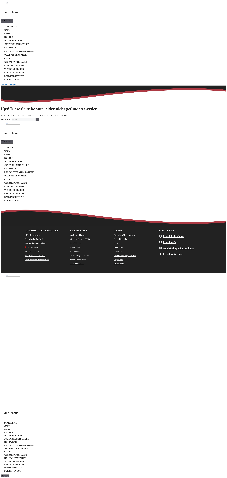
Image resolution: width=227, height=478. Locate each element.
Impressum (118, 260)
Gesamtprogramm (15, 62)
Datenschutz (119, 264)
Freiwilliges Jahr (120, 239)
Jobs (116, 243)
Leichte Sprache (14, 72)
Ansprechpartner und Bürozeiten (37, 260)
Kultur (8, 37)
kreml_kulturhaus (173, 236)
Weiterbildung (13, 40)
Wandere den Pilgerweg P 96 (125, 256)
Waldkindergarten (16, 55)
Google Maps (33, 247)
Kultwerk (10, 48)
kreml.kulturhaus (173, 253)
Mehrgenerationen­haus (19, 51)
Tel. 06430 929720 (77, 264)
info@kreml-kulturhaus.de (35, 256)
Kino (7, 33)
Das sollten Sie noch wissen (124, 235)
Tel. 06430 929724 (32, 251)
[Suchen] (37, 119)
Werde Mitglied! (14, 69)
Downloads (118, 247)
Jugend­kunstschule (16, 44)
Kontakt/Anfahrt (15, 65)
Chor (7, 58)
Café (7, 30)
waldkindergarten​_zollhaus (178, 248)
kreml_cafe (169, 242)
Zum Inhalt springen (8, 84)
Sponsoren (118, 251)
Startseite (10, 26)
